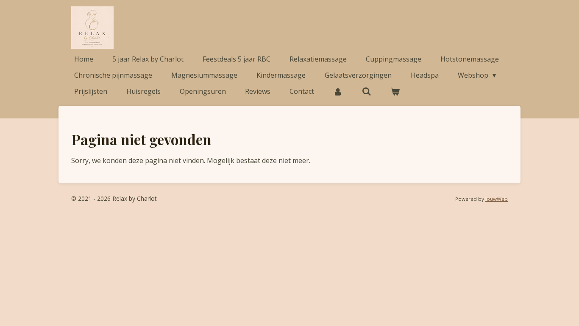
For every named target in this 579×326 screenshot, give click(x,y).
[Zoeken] (366, 91)
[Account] (338, 91)
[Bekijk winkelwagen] (395, 91)
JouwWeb (496, 199)
